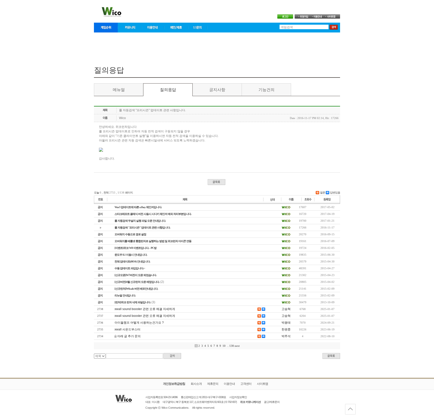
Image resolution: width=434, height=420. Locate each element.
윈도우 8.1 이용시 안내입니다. (131, 254)
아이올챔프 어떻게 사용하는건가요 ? (139, 322)
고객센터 (245, 384)
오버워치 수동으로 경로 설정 (130, 234)
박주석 (286, 336)
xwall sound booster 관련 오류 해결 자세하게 (145, 309)
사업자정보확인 (238, 397)
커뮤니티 (130, 27)
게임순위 (106, 27)
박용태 (286, 322)
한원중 (286, 329)
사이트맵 (262, 384)
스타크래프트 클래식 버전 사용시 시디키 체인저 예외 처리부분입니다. (153, 213)
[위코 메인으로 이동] (130, 399)
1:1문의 (197, 27)
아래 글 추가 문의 (129, 336)
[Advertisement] (217, 47)
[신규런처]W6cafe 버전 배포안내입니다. (136, 288)
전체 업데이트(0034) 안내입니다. (132, 261)
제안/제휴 (176, 27)
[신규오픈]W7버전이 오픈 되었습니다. (135, 275)
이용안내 (153, 27)
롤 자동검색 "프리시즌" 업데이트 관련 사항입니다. (142, 227)
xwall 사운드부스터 (127, 329)
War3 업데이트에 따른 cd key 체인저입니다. (138, 207)
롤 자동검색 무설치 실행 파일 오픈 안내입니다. (140, 220)
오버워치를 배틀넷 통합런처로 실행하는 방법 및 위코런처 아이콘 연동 (153, 241)
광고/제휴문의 (272, 401)
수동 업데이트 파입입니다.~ (130, 268)
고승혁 (286, 309)
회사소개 (196, 384)
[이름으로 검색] (286, 207)
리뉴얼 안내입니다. (125, 295)
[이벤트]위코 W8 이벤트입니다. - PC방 (135, 247)
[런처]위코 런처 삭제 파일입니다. (133, 302)
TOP (350, 409)
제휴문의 (212, 384)
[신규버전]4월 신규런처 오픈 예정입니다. (137, 281)
